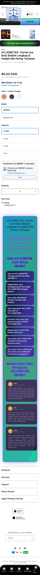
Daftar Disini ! (30, 3)
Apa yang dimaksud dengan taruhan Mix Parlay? (16, 299)
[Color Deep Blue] (11, 96)
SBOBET (6, 110)
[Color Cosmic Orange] (4, 96)
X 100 (5, 146)
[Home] (13, 14)
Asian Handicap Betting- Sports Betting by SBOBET (25, 562)
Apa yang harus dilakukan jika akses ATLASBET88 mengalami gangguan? (19, 351)
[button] (2, 14)
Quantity (5, 186)
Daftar (19, 571)
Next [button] (38, 2)
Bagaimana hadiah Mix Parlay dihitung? (18, 331)
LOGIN (10, 22)
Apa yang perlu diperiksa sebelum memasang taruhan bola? (19, 340)
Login (12, 571)
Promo (4, 571)
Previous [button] (2, 2)
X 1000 (6, 131)
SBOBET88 (8, 118)
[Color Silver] (19, 96)
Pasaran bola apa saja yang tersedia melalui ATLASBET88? (17, 321)
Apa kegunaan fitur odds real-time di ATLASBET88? (19, 310)
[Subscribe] (31, 538)
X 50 (5, 153)
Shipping (12, 77)
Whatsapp (27, 571)
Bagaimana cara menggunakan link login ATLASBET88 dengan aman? (18, 288)
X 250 (5, 139)
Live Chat (34, 571)
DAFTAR (30, 22)
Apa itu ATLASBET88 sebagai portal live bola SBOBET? (18, 275)
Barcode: (16, 62)
